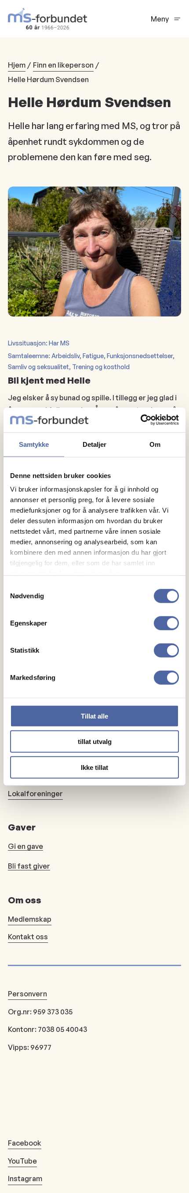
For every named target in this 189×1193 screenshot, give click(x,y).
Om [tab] (154, 444)
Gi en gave (25, 846)
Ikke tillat (94, 767)
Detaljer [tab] (95, 444)
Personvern (27, 993)
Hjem (16, 65)
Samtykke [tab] (34, 444)
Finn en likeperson (63, 65)
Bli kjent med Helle (49, 380)
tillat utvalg (95, 741)
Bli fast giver (29, 866)
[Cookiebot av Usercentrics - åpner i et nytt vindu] (140, 420)
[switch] (166, 623)
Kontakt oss (28, 936)
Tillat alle (94, 715)
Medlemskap (29, 919)
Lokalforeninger (35, 793)
